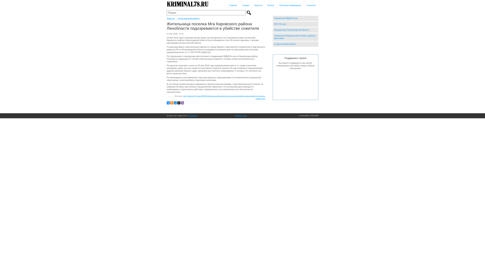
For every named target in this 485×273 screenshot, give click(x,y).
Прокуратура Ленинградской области (291, 30)
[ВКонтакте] (168, 102)
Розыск (270, 5)
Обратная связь (241, 116)
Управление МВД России (286, 18)
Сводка (245, 5)
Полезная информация (290, 5)
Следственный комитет (189, 18)
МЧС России (280, 24)
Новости (258, 5)
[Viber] (182, 102)
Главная (233, 5)
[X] (178, 102)
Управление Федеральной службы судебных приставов (295, 37)
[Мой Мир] (175, 102)
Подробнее (193, 116)
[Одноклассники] (171, 102)
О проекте (311, 5)
